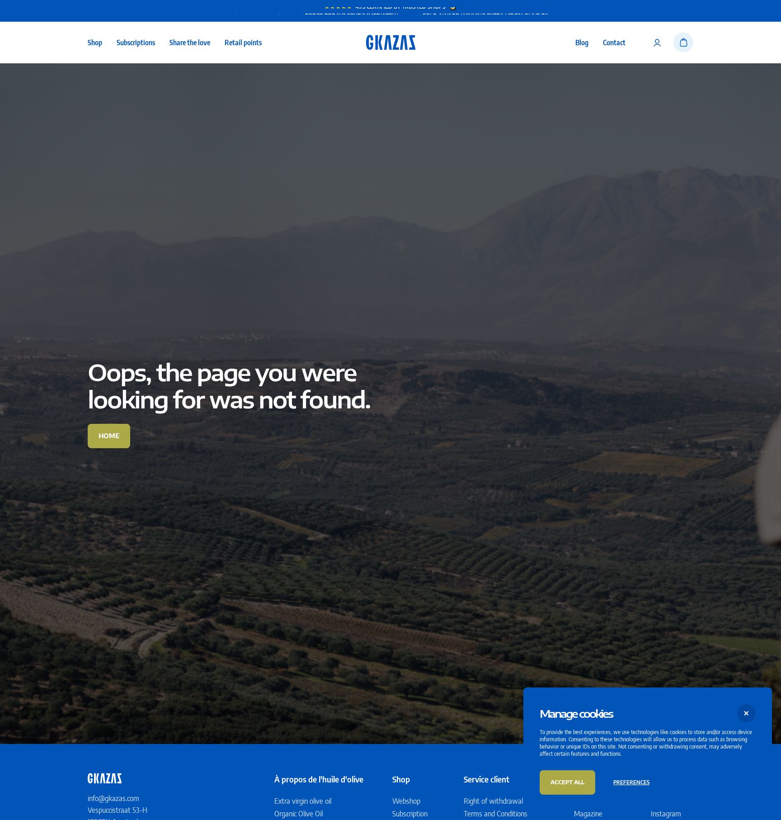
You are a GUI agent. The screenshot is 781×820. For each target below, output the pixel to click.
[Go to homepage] (390, 42)
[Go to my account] (657, 42)
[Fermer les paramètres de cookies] (746, 713)
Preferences (631, 782)
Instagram (666, 813)
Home (109, 436)
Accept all (567, 782)
